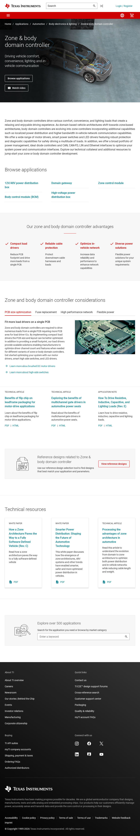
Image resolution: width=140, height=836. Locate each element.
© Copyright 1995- (17, 828)
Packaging (80, 705)
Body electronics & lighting (63, 24)
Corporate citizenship (16, 723)
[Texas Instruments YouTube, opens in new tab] (101, 755)
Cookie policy (29, 817)
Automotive (38, 24)
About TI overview (14, 680)
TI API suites (11, 743)
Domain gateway (61, 183)
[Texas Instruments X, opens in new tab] (101, 744)
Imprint (8, 822)
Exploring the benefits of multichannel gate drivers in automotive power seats (68, 402)
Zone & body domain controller (97, 24)
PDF (7, 425)
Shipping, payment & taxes (19, 755)
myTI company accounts (18, 749)
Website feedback (121, 817)
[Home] (23, 6)
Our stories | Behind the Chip (19, 698)
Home (8, 24)
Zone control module (111, 183)
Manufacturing (13, 717)
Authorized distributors (17, 768)
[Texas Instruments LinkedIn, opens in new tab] (77, 755)
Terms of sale (66, 817)
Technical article (116, 553)
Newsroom (10, 692)
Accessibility (11, 817)
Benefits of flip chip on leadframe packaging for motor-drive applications (20, 402)
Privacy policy (47, 817)
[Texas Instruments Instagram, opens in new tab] (77, 744)
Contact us (80, 680)
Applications (21, 24)
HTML (15, 425)
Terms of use (84, 817)
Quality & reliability (84, 711)
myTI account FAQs (85, 717)
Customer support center (88, 698)
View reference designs (114, 464)
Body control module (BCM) (22, 197)
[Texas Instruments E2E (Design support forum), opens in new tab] (89, 755)
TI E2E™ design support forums (91, 686)
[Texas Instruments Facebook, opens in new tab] (89, 744)
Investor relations (14, 711)
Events (8, 705)
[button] (8, 15)
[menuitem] (122, 15)
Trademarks (101, 817)
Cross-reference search (87, 692)
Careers (9, 686)
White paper (23, 553)
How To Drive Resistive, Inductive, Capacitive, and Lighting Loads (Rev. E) (114, 402)
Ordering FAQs (12, 761)
